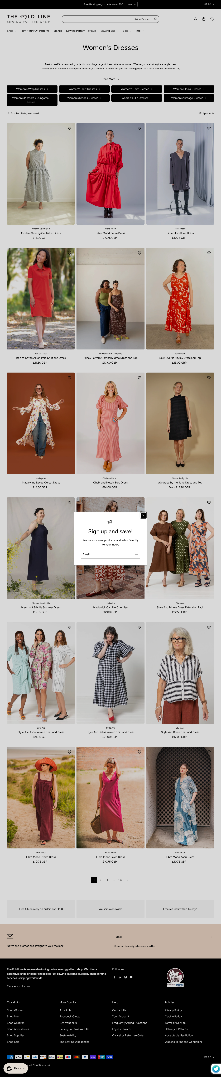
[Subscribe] (136, 554)
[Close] (143, 515)
